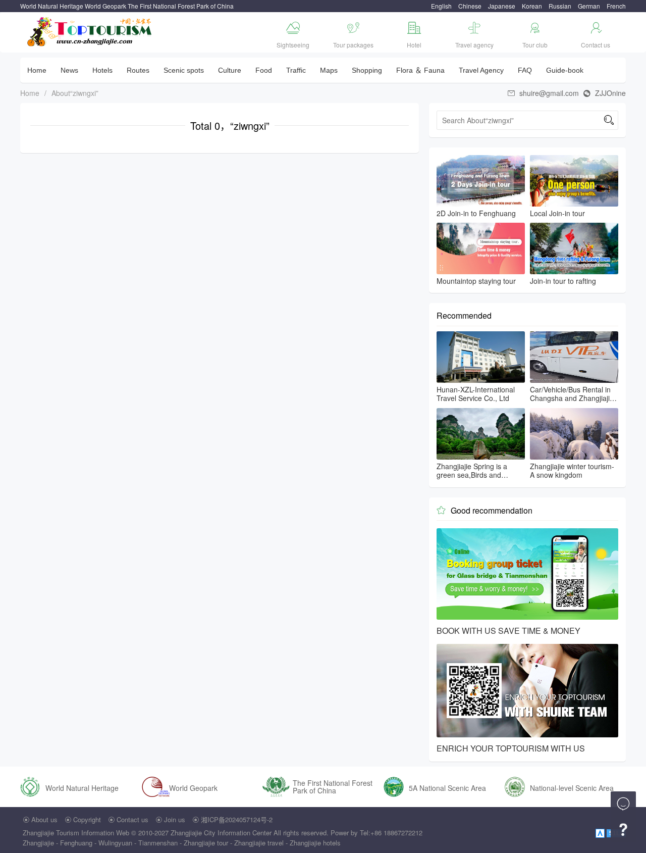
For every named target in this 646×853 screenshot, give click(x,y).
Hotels (102, 70)
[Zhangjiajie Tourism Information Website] (90, 30)
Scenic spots (184, 70)
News (69, 70)
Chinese (469, 6)
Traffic (296, 70)
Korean (532, 6)
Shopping (367, 70)
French (616, 6)
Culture (229, 70)
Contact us (132, 819)
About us (44, 819)
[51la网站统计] (601, 832)
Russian (560, 6)
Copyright (87, 819)
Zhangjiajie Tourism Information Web (76, 832)
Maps (329, 70)
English (441, 6)
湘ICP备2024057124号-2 (237, 819)
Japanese (501, 6)
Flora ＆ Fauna (420, 70)
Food (263, 70)
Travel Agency (481, 70)
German (589, 6)
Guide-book (564, 70)
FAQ (525, 70)
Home (36, 70)
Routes (138, 70)
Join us (174, 819)
